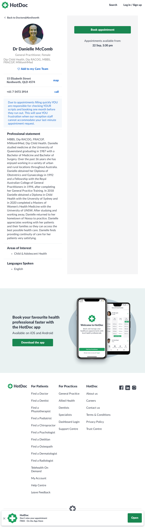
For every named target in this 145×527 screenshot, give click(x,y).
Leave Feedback (40, 492)
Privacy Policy (95, 422)
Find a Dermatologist (44, 453)
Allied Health (67, 400)
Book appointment (102, 29)
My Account (38, 478)
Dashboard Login (69, 422)
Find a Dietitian (40, 439)
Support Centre (68, 429)
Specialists (65, 414)
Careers (91, 400)
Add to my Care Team (34, 69)
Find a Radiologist (42, 460)
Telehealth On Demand (39, 469)
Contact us (93, 407)
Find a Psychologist (43, 432)
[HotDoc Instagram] (134, 387)
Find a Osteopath (42, 446)
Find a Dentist (40, 400)
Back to (23, 18)
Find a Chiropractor (43, 425)
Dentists (64, 407)
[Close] (4, 518)
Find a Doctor (39, 393)
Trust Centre (94, 429)
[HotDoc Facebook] (121, 387)
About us (92, 393)
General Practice (69, 393)
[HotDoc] (14, 5)
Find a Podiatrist (41, 418)
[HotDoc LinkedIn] (127, 387)
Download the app (32, 342)
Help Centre (38, 485)
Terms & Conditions (98, 414)
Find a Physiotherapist (41, 409)
